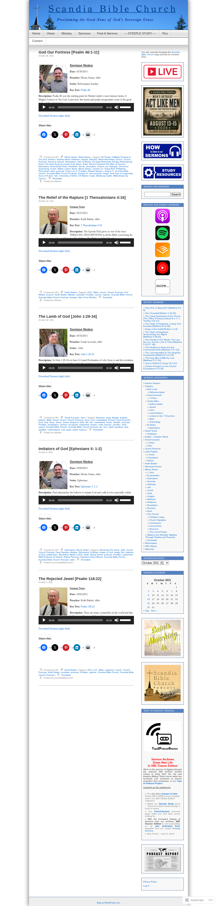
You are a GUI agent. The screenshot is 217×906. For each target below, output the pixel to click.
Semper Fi (83, 173)
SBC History (151, 546)
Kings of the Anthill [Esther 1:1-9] (161, 329)
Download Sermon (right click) (54, 115)
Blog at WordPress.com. (108, 903)
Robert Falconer (71, 557)
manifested (99, 422)
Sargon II (109, 171)
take (126, 427)
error (93, 420)
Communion (155, 523)
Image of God (106, 552)
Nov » (154, 611)
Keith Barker (71, 292)
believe (42, 420)
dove (87, 420)
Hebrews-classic (157, 392)
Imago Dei (119, 552)
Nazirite (116, 422)
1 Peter (153, 398)
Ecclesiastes (153, 475)
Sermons (84, 33)
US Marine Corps (86, 176)
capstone (109, 670)
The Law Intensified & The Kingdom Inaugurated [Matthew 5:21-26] (161, 353)
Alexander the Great (109, 550)
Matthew (151, 499)
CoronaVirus (155, 526)
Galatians (152, 434)
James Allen (153, 401)
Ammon (52, 159)
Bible (95, 292)
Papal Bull (110, 169)
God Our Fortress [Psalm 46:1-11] (69, 52)
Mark (151, 419)
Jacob (82, 166)
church (119, 159)
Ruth (149, 511)
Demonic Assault (56, 162)
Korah (53, 169)
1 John (150, 472)
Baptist (115, 417)
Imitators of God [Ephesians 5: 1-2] (70, 449)
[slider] (126, 107)
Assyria (84, 159)
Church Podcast (115, 292)
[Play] (44, 107)
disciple (73, 552)
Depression (70, 162)
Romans (151, 508)
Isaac (51, 422)
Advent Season (152, 383)
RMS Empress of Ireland (50, 557)
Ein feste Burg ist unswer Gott (60, 164)
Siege (106, 173)
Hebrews (151, 484)
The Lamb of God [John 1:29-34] (68, 316)
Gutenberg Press (58, 166)
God (41, 422)
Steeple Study (166, 804)
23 (148, 603)
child (123, 550)
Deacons (153, 529)
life (87, 422)
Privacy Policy (150, 882)
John (83, 417)
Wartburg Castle (104, 176)
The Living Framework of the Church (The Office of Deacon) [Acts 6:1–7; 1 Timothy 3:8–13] (162, 318)
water (68, 430)
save (124, 424)
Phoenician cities (47, 171)
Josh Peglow (151, 451)
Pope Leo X (71, 171)
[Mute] (116, 107)
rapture (106, 295)
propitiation (53, 424)
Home (36, 33)
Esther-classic (156, 404)
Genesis (151, 481)
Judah (66, 422)
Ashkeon (75, 159)
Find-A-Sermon (107, 33)
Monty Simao (71, 157)
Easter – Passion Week (156, 437)
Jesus (58, 422)
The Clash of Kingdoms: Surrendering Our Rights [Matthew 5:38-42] (156, 334)
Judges (150, 496)
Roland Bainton (95, 171)
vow (63, 430)
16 (148, 599)
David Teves (151, 431)
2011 (89, 292)
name (109, 422)
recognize (73, 424)
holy (46, 422)
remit (100, 424)
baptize (123, 417)
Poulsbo (83, 171)
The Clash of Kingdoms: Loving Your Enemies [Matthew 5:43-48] (162, 325)
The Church (153, 514)
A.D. (95, 670)
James (152, 407)
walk (72, 560)
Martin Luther (64, 169)
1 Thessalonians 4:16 (91, 225)
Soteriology (154, 422)
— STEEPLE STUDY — (140, 33)
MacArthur (63, 554)
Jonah (150, 490)
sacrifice (117, 424)
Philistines (121, 169)
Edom (41, 164)
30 (148, 607)
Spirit (111, 427)
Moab (74, 169)
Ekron (79, 164)
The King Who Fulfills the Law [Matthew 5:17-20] (158, 359)
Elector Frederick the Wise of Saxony (107, 164)
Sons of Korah (46, 176)
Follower (94, 552)
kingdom (74, 422)
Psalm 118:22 (88, 606)
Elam (85, 164)
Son (105, 427)
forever (111, 420)
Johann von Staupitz (107, 166)
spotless (119, 427)
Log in (146, 886)
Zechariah (152, 540)
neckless (65, 672)
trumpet (73, 297)
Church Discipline (157, 520)
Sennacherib (95, 173)
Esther (150, 460)
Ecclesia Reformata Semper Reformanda (112, 162)
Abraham (100, 417)
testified (42, 430)
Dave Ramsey (62, 552)
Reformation (84, 157)
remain (93, 424)
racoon (98, 295)
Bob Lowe (152, 389)
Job (149, 487)
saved (42, 427)
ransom (63, 424)
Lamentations (156, 413)
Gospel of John (169, 794)
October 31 (97, 169)
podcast (60, 171)
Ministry (66, 33)
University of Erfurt (68, 176)
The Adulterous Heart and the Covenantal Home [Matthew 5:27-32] (161, 348)
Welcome (149, 549)
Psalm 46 (85, 90)
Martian (71, 295)
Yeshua (82, 430)
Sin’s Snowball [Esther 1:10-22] (160, 313)
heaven (50, 295)
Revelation (152, 505)
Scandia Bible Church (121, 295)
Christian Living (156, 517)
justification (52, 554)
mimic (86, 554)
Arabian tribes (63, 159)
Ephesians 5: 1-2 (89, 486)
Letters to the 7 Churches (161, 416)
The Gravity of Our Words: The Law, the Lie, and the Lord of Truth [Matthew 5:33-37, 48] (162, 342)
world (75, 430)
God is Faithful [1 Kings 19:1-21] (161, 363)
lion (91, 422)
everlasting (101, 420)
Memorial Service (153, 466)
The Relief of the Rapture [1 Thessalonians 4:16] (82, 197)
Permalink (57, 178)
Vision (51, 33)
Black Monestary (106, 159)
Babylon (93, 159)
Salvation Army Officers (91, 557)
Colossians (152, 457)
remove (107, 424)
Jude (149, 493)
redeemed (84, 424)
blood (55, 420)
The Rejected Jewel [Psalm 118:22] (70, 579)
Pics (165, 33)
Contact (37, 40)
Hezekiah (72, 166)
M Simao (151, 425)
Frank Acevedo (72, 417)
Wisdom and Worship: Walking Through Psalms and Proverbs (161, 536)
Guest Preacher (153, 448)
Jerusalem (91, 166)
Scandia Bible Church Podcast (62, 173)
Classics (149, 386)
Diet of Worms (84, 162)
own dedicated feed (167, 826)
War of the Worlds (87, 297)
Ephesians (44, 166)
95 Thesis (106, 157)
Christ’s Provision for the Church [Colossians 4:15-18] (159, 367)
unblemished (53, 430)
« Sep (146, 611)
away (108, 417)
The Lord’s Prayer (158, 532)
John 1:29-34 (87, 354)
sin (100, 427)
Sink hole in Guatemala (121, 173)
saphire (92, 672)
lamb (82, 422)
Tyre (56, 176)
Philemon (151, 502)
